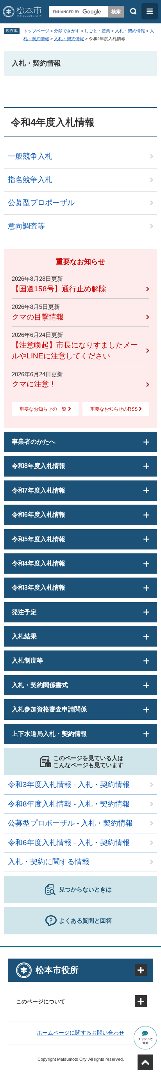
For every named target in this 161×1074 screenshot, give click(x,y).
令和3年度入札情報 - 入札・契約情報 (69, 784)
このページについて (40, 1001)
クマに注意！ (34, 384)
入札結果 (24, 636)
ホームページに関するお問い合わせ (80, 1033)
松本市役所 (57, 970)
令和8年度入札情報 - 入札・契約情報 (69, 804)
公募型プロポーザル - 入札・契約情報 (70, 823)
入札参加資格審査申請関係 (49, 709)
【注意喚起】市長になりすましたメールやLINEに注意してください (75, 350)
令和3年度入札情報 (38, 587)
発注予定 (24, 612)
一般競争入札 (30, 156)
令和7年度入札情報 (38, 490)
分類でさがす (67, 30)
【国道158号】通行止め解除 (59, 289)
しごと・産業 (97, 30)
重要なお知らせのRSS (114, 409)
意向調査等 (26, 226)
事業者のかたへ (33, 441)
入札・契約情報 (130, 30)
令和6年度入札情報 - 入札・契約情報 (69, 842)
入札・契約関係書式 (40, 685)
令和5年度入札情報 (38, 539)
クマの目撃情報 (38, 317)
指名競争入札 (30, 179)
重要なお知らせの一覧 (43, 409)
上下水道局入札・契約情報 (49, 733)
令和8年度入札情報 (38, 466)
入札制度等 (27, 660)
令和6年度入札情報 (38, 514)
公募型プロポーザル (41, 202)
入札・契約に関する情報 (48, 862)
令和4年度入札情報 (38, 563)
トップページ (36, 30)
